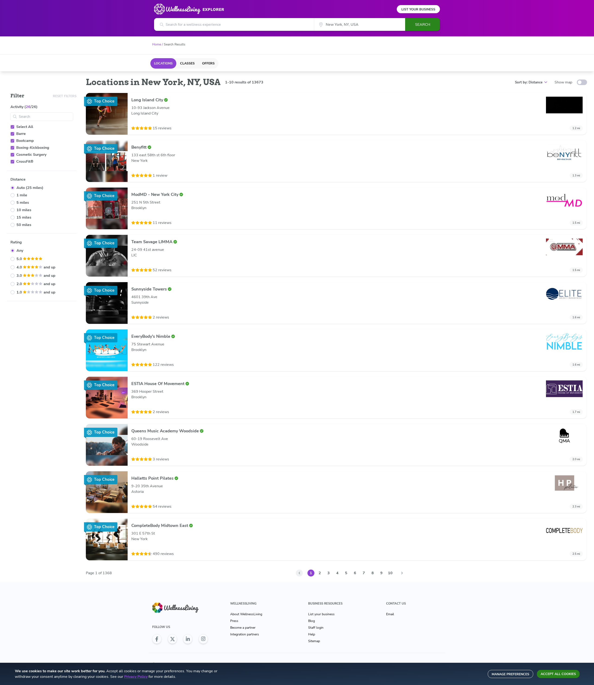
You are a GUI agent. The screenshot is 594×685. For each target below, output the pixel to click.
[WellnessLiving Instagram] (203, 639)
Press (234, 621)
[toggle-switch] (582, 82)
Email (390, 614)
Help (311, 634)
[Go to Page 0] (299, 573)
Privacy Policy (136, 676)
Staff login (315, 627)
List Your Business (418, 9)
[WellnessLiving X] (172, 639)
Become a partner (242, 627)
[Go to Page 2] (401, 573)
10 (390, 573)
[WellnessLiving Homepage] (180, 608)
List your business (321, 614)
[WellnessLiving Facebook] (156, 639)
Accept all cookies (558, 674)
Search (422, 24)
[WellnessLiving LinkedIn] (187, 639)
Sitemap (314, 641)
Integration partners (244, 634)
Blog (311, 621)
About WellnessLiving (246, 614)
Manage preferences (510, 674)
